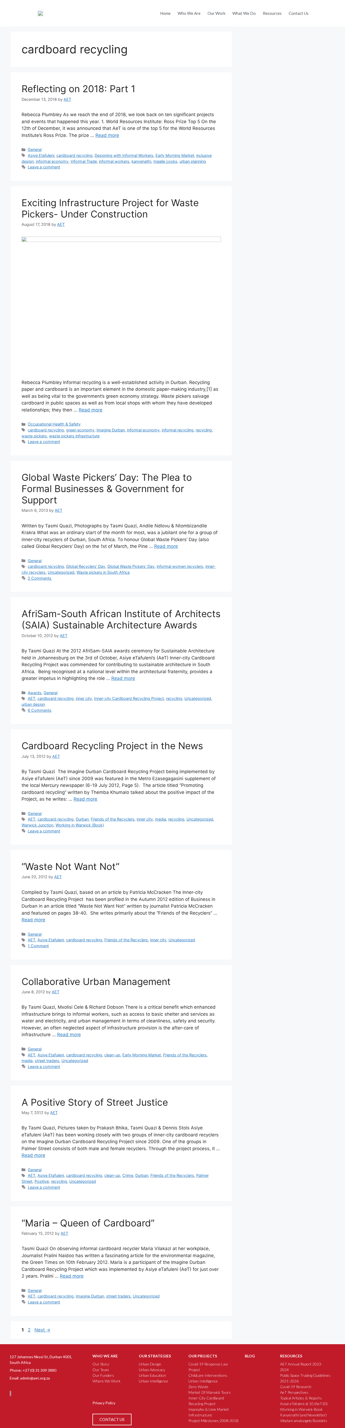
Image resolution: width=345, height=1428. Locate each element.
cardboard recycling (74, 155)
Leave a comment (44, 167)
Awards (35, 692)
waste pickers (34, 436)
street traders (47, 1060)
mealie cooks (165, 161)
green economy (80, 430)
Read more (107, 135)
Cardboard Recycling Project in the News (112, 745)
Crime (127, 1175)
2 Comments (39, 578)
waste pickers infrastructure (74, 436)
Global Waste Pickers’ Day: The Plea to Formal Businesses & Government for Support (107, 489)
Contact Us (299, 13)
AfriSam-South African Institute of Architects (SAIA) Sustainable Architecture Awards (121, 619)
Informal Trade (84, 161)
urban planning (193, 161)
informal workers (114, 161)
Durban (82, 819)
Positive (41, 1181)
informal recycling (178, 430)
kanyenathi (141, 161)
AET (31, 698)
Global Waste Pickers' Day (130, 566)
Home (165, 13)
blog (250, 1356)
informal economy (52, 161)
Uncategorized (61, 572)
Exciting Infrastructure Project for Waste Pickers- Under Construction (110, 208)
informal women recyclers (180, 566)
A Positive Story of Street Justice (95, 1102)
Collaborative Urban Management (96, 981)
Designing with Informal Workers (124, 155)
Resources (272, 13)
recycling (204, 430)
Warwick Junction (37, 825)
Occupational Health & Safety (54, 424)
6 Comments (39, 710)
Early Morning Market (175, 155)
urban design (33, 704)
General (35, 149)
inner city (84, 698)
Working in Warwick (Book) (80, 825)
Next (42, 1330)
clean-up (112, 1055)
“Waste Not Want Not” (70, 866)
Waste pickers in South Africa (103, 572)
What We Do (244, 13)
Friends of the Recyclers (112, 819)
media (160, 819)
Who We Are (189, 13)
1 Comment (38, 945)
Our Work (216, 13)
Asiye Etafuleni (41, 155)
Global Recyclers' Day (85, 566)
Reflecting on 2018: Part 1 (78, 88)
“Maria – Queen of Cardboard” (88, 1223)
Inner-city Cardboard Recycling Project (129, 698)
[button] (319, 12)
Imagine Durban (110, 430)
